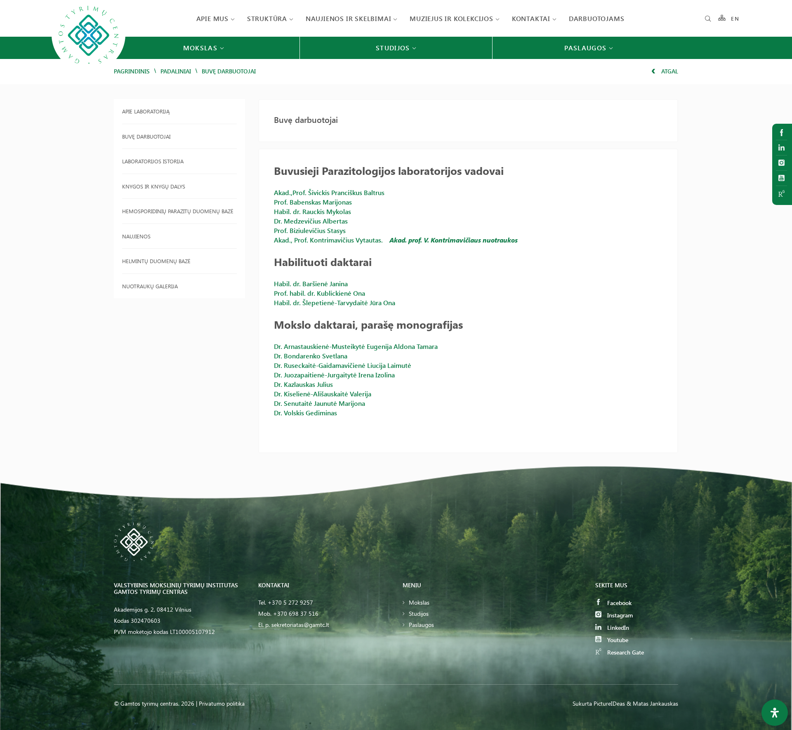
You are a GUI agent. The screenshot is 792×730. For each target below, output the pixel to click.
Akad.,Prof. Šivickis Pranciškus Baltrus (329, 192)
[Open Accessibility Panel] (774, 712)
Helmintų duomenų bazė (156, 260)
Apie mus (212, 18)
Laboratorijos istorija (153, 161)
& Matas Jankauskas (652, 703)
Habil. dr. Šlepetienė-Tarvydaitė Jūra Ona (334, 302)
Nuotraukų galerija (150, 286)
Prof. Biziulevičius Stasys (310, 230)
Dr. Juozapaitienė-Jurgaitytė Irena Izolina (334, 374)
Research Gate (625, 652)
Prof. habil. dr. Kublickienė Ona (319, 293)
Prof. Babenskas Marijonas (313, 202)
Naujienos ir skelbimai (348, 18)
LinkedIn (617, 627)
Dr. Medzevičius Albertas (311, 221)
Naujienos (136, 236)
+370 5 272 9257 (290, 602)
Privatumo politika (222, 703)
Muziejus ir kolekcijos (451, 18)
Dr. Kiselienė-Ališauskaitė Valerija (322, 393)
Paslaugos (421, 625)
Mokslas (419, 602)
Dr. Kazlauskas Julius (303, 384)
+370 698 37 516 (295, 613)
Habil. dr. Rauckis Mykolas (312, 211)
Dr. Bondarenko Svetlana (310, 355)
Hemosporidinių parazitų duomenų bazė (177, 210)
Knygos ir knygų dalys (153, 186)
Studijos (419, 613)
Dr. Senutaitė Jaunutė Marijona (319, 403)
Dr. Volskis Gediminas (305, 412)
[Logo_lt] (88, 70)
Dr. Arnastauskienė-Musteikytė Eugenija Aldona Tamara (356, 346)
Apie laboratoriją (146, 111)
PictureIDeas (609, 703)
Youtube (617, 640)
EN (735, 18)
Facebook (619, 603)
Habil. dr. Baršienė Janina (311, 283)
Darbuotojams (597, 18)
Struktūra (267, 18)
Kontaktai (531, 18)
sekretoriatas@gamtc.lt (300, 625)
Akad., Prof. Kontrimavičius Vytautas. (328, 239)
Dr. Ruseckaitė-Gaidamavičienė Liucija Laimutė (342, 365)
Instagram (619, 615)
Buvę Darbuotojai (146, 136)
